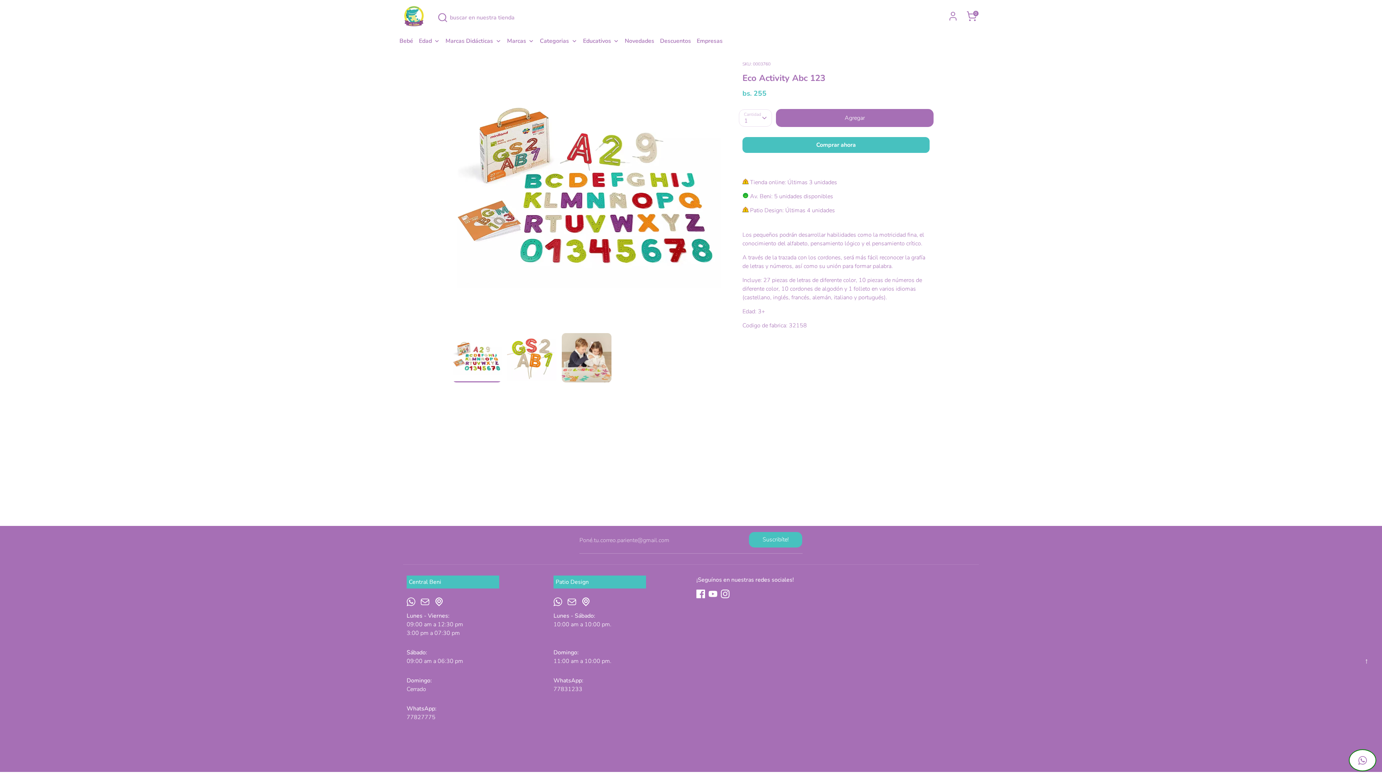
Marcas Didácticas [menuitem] (469, 41)
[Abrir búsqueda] (442, 17)
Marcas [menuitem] (516, 41)
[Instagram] (725, 594)
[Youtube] (713, 594)
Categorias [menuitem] (554, 41)
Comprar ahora (836, 145)
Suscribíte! (776, 540)
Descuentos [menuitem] (675, 41)
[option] (586, 196)
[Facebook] (700, 594)
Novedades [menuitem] (639, 41)
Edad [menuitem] (425, 41)
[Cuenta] (953, 16)
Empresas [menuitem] (710, 41)
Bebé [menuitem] (406, 41)
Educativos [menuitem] (597, 41)
